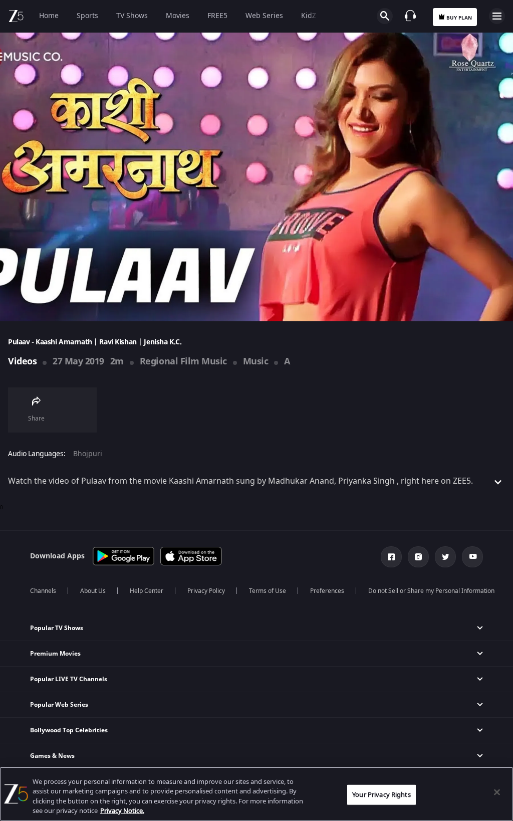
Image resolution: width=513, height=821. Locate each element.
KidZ (308, 16)
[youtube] (472, 556)
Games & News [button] (52, 755)
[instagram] (418, 556)
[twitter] (445, 556)
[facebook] (391, 556)
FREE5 (217, 16)
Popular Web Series (59, 704)
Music (256, 361)
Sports (87, 16)
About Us (93, 590)
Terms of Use (267, 590)
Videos (22, 361)
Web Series (264, 16)
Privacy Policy (206, 590)
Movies (177, 16)
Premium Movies (55, 653)
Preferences (327, 590)
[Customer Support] (410, 15)
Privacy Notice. (122, 810)
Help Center (146, 590)
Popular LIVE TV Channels (68, 679)
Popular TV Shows (56, 628)
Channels (43, 590)
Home (49, 16)
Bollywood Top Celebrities (69, 730)
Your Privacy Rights (381, 794)
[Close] (497, 792)
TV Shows (132, 16)
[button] (256, 628)
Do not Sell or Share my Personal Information (431, 590)
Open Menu (497, 16)
